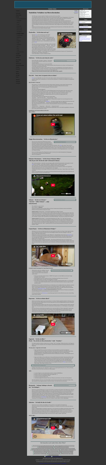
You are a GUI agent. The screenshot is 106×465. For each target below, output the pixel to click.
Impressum (46, 463)
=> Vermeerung (18, 40)
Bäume (64, 361)
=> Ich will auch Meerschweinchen (21, 18)
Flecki (33, 77)
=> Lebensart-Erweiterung (20, 51)
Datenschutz (41, 463)
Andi (36, 34)
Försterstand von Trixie (42, 288)
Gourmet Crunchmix (83, 31)
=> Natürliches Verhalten (20, 33)
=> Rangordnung (18, 37)
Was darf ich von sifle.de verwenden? (54, 463)
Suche (80, 22)
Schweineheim (69, 234)
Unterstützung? (63, 463)
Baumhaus (47, 101)
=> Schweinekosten (19, 31)
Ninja (61, 145)
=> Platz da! (18, 22)
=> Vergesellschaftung (19, 35)
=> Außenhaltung (18, 44)
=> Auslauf (17, 24)
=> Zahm (17, 48)
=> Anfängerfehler (18, 20)
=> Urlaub (17, 42)
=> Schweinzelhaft (18, 26)
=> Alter (17, 46)
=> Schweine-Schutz (19, 29)
